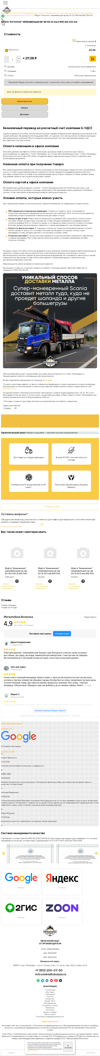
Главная (11, 1053)
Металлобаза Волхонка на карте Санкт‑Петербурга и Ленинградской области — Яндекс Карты (50, 715)
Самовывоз (50, 994)
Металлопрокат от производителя (50, 942)
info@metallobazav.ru (50, 974)
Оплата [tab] (24, 108)
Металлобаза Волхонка (11, 723)
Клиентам (50, 999)
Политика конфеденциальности (50, 1017)
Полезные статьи (50, 1005)
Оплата (50, 997)
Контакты (50, 1010)
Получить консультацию (11, 527)
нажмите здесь (32, 1050)
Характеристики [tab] (24, 101)
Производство (50, 1003)
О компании (50, 990)
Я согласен (68, 1047)
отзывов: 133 (6, 729)
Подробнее (7, 588)
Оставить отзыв (8, 751)
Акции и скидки (50, 1012)
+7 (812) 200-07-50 (49, 970)
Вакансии (50, 1008)
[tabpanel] (50, 198)
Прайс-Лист (50, 1001)
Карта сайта (50, 1014)
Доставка (50, 992)
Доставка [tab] (24, 114)
